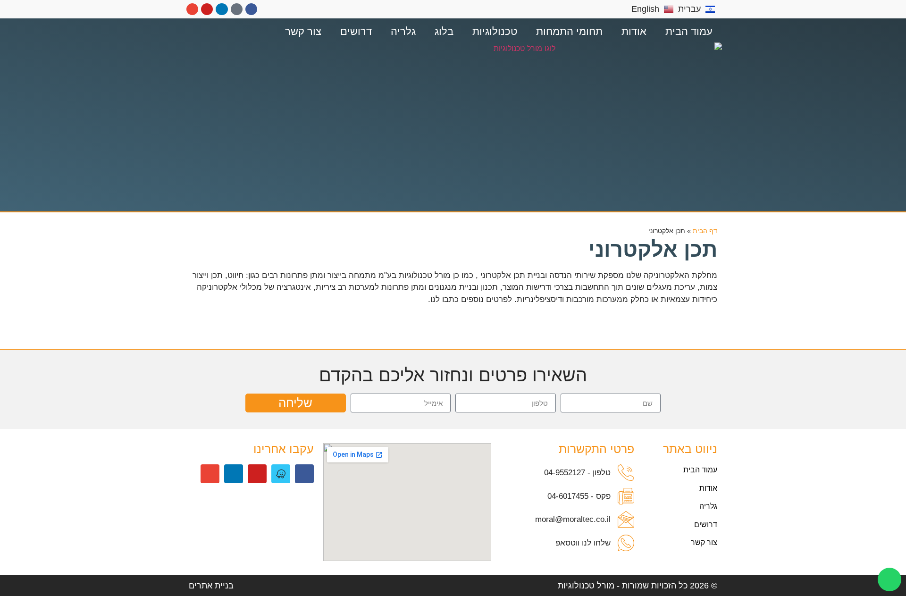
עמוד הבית (689, 31)
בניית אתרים (211, 585)
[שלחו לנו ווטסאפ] (626, 543)
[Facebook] (251, 9)
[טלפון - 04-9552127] (626, 472)
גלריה (403, 31)
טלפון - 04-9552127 (577, 472)
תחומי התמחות (569, 31)
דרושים (356, 31)
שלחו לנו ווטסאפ (583, 542)
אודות (633, 31)
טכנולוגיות (494, 31)
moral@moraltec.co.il (573, 519)
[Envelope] (192, 9)
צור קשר (303, 31)
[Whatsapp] (889, 579)
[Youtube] (207, 9)
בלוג (444, 31)
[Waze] (237, 9)
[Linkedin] (221, 9)
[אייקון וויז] (280, 473)
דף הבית (705, 231)
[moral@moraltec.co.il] (626, 519)
